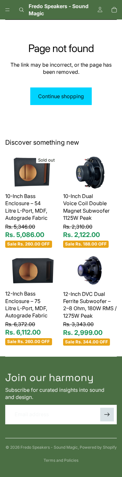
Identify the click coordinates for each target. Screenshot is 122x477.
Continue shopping (61, 96)
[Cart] (114, 10)
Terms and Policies (61, 460)
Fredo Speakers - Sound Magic (49, 447)
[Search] (21, 10)
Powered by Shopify (98, 447)
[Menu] (7, 9)
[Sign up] (107, 414)
